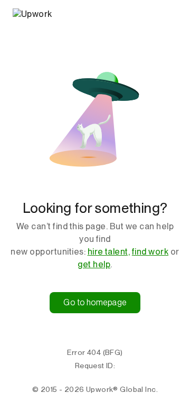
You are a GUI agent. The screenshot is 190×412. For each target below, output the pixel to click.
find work (150, 252)
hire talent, (109, 252)
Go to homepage (95, 302)
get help (94, 264)
